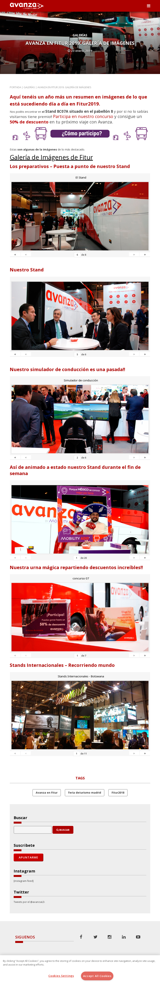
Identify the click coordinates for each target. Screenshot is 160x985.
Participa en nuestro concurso (83, 116)
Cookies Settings (61, 976)
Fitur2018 (118, 792)
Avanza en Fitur (47, 792)
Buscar (64, 830)
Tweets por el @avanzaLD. (29, 902)
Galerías (80, 35)
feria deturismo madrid (84, 792)
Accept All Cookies (97, 976)
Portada (15, 87)
